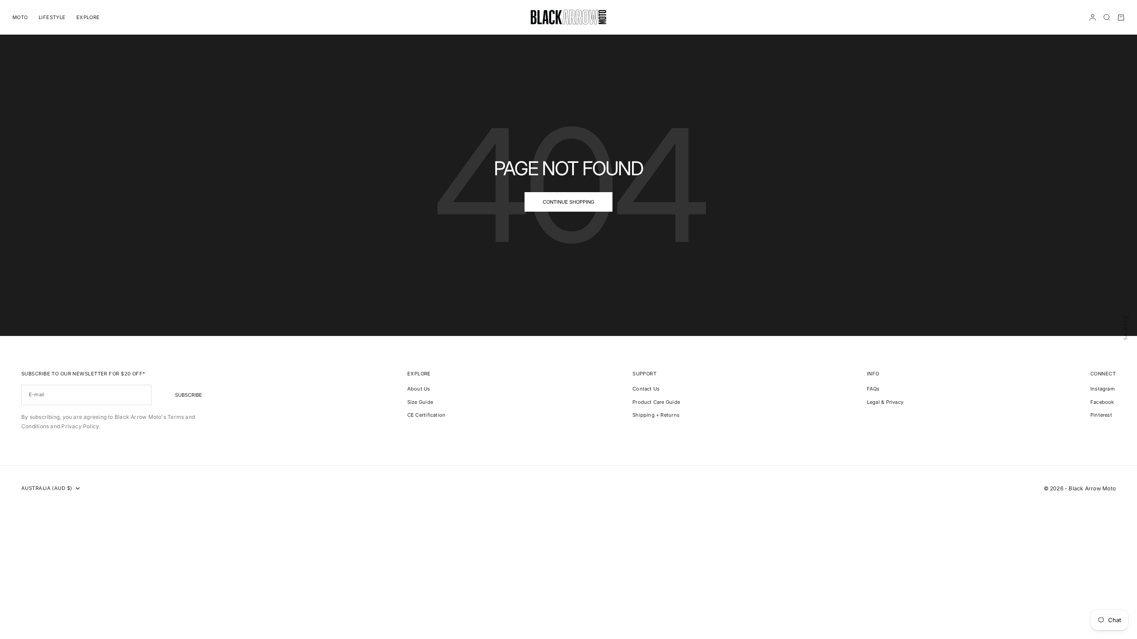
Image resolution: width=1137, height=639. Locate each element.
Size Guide (420, 402)
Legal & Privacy (885, 402)
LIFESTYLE (52, 17)
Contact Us (646, 389)
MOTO (20, 17)
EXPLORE (88, 17)
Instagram (1102, 389)
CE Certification (426, 415)
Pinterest (1101, 415)
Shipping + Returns (656, 415)
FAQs (873, 389)
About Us (418, 389)
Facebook (1102, 402)
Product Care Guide (656, 402)
